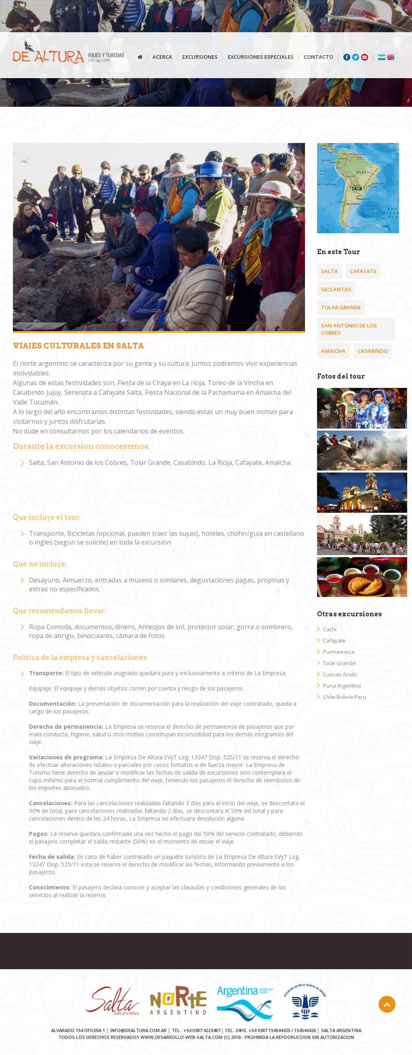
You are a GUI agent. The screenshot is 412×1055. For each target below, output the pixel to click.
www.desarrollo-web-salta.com (181, 1037)
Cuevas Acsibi (340, 674)
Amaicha (333, 350)
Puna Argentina (342, 685)
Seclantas (336, 289)
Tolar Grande (341, 307)
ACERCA (162, 56)
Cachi (329, 629)
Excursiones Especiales (261, 56)
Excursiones (200, 56)
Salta (329, 271)
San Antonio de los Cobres (349, 329)
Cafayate (363, 271)
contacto (318, 56)
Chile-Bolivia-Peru (344, 697)
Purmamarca (338, 651)
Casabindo (373, 350)
